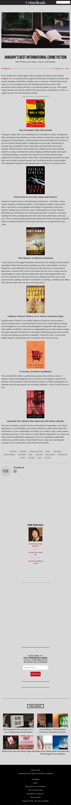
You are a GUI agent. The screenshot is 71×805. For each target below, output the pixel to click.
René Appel (31, 457)
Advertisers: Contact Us (35, 794)
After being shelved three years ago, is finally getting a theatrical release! (18, 731)
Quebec (22, 457)
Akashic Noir (13, 451)
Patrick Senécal (62, 454)
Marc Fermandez (50, 454)
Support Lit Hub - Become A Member (35, 801)
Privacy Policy (36, 797)
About (35, 783)
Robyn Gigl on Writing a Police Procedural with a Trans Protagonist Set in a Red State (53, 753)
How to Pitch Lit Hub (35, 790)
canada (48, 451)
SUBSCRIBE (35, 674)
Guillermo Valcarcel (9, 454)
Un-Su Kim (47, 457)
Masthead (35, 779)
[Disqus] (35, 499)
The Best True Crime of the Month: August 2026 (18, 751)
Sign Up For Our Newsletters (35, 786)
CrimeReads (6, 68)
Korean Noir (39, 454)
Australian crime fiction (36, 451)
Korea (30, 454)
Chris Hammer (57, 451)
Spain (39, 457)
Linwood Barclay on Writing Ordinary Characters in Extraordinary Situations (52, 731)
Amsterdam (23, 451)
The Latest (35, 706)
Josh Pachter (22, 454)
